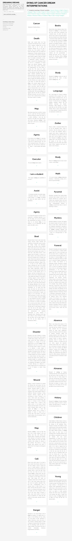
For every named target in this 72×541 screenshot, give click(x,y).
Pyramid (33, 13)
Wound (35, 15)
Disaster (63, 13)
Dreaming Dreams (11, 2)
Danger (62, 15)
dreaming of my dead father (8, 23)
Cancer (52, 10)
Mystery (44, 13)
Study (65, 10)
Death (61, 10)
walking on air (5, 29)
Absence (58, 13)
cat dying (4, 26)
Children (45, 15)
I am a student (63, 12)
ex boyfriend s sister (7, 28)
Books (57, 10)
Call (53, 15)
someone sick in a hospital (8, 25)
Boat (48, 13)
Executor (53, 12)
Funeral (53, 13)
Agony (43, 12)
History (40, 15)
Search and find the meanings (9, 14)
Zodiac (39, 12)
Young (57, 15)
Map (34, 12)
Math (58, 12)
